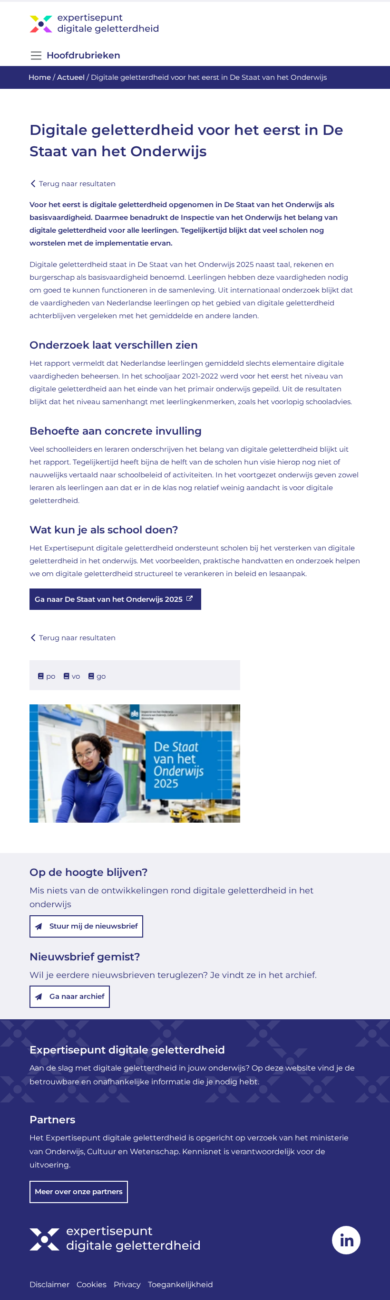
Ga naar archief (77, 996)
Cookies (92, 1284)
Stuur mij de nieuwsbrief (93, 925)
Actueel (71, 77)
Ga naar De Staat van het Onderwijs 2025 (109, 599)
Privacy (127, 1284)
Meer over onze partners (79, 1191)
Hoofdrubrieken (83, 55)
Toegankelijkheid (180, 1284)
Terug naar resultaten (77, 183)
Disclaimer (49, 1284)
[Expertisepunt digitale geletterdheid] (195, 23)
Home (40, 77)
